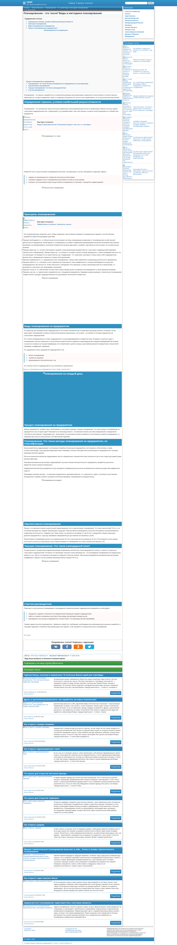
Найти (151, 3)
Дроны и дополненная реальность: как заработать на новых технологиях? (60, 699)
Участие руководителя (36, 90)
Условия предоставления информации (38, 943)
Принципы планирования (37, 24)
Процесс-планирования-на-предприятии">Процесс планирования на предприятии (42, 54)
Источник (27, 635)
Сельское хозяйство (132, 11)
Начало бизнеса (29, 694)
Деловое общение (132, 34)
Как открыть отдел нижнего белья (41, 878)
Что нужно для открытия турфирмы (41, 798)
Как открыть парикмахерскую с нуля (42, 749)
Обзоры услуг (130, 30)
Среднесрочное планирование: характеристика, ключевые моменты (57, 903)
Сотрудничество (71, 929)
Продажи (128, 25)
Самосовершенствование (134, 32)
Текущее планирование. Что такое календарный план (47, 88)
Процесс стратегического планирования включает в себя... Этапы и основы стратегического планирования (69, 850)
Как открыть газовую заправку (39, 724)
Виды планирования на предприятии (41, 26)
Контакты (89, 3)
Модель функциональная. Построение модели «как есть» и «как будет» (64, 124)
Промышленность (132, 20)
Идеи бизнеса (130, 16)
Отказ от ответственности (62, 943)
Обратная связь (29, 930)
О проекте (80, 3)
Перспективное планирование (39, 86)
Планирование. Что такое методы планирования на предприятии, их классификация (58, 84)
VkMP (29, 2)
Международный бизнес (134, 23)
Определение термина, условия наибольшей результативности (50, 22)
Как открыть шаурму (34, 825)
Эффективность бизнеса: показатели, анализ (54, 224)
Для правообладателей (73, 932)
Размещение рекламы (73, 930)
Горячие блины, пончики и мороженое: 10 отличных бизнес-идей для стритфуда (63, 675)
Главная (72, 3)
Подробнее (115, 693)
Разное (127, 14)
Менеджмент (130, 36)
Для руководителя (132, 18)
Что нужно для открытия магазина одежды (45, 773)
